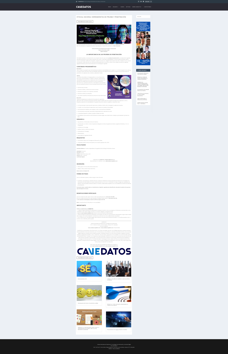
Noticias (128, 7)
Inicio (109, 7)
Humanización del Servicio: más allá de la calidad (88, 303)
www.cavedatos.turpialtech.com (87, 213)
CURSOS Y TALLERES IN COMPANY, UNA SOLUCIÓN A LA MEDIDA (118, 279)
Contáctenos (147, 7)
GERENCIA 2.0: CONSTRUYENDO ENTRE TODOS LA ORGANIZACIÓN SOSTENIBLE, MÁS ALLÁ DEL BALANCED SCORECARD (88, 328)
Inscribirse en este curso (85, 21)
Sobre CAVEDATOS (136, 7)
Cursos (122, 7)
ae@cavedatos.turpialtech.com (111, 161)
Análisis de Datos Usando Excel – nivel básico (142, 103)
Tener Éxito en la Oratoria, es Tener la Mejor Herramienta (143, 94)
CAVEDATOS (90, 208)
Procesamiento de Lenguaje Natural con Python (117, 329)
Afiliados (115, 7)
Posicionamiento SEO (88, 1)
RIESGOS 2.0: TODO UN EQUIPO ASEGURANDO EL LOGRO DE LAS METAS (117, 305)
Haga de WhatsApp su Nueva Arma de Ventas (142, 99)
